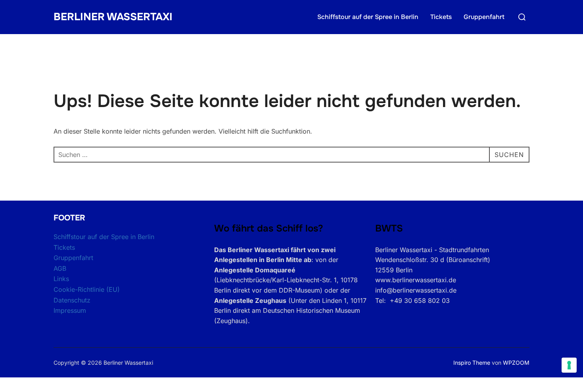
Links (61, 279)
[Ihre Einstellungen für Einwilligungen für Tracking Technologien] (569, 365)
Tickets (441, 17)
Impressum (70, 310)
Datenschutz (72, 300)
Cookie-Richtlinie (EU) (87, 289)
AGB (60, 268)
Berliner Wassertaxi (113, 16)
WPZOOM (516, 362)
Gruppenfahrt (484, 17)
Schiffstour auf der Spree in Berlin (367, 17)
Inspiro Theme (471, 362)
